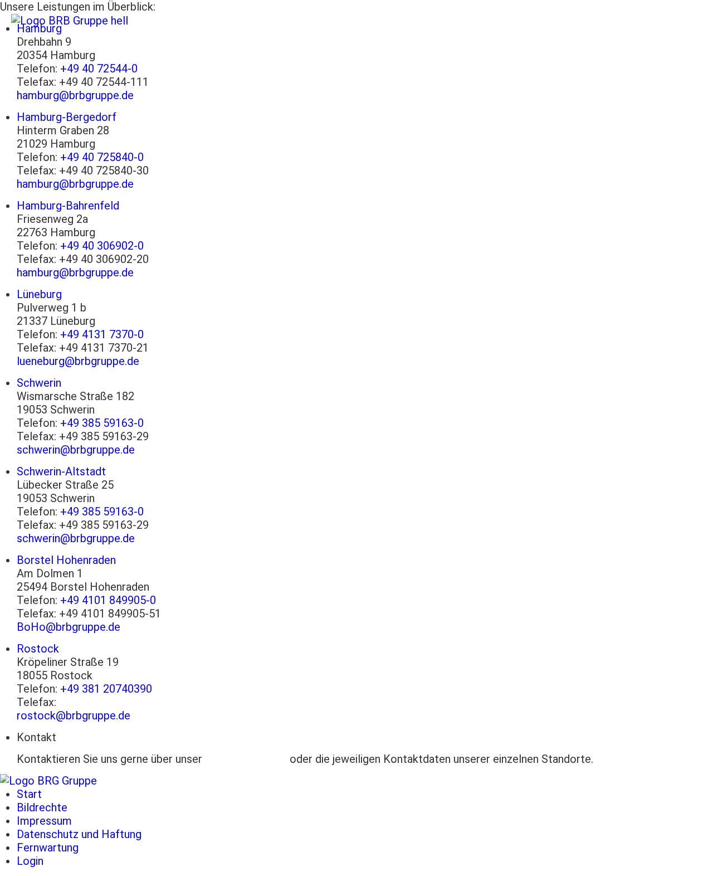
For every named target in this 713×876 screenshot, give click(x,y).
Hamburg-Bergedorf (66, 117)
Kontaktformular (246, 759)
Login (30, 861)
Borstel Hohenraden (66, 560)
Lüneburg (39, 294)
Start (29, 794)
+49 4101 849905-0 (108, 600)
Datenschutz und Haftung (79, 834)
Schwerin (39, 383)
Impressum (44, 821)
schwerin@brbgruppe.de (76, 449)
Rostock (38, 648)
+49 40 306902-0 (102, 245)
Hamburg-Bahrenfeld (68, 205)
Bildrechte (42, 807)
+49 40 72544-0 (99, 68)
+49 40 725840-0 (102, 157)
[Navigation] (688, 20)
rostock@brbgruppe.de (73, 715)
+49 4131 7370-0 (102, 334)
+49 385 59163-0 (102, 423)
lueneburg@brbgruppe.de (78, 361)
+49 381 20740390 (106, 688)
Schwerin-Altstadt (61, 471)
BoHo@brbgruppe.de (68, 627)
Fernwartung (48, 847)
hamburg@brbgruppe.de (75, 95)
